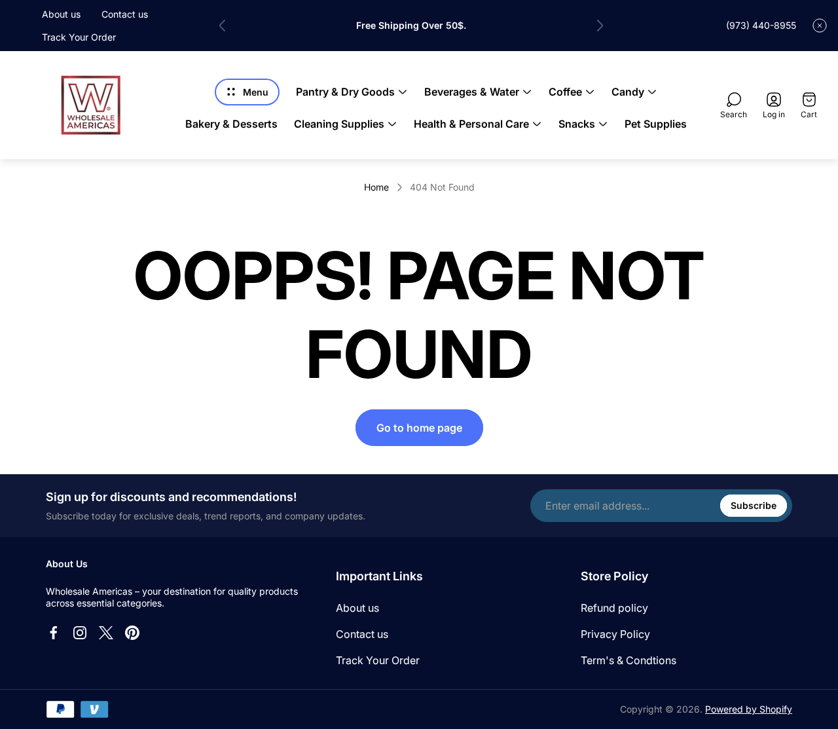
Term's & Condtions (628, 660)
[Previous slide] (222, 25)
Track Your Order (79, 37)
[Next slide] (600, 25)
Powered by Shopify (748, 709)
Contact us (124, 14)
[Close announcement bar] (820, 25)
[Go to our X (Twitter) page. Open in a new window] (106, 633)
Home (376, 187)
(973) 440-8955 (761, 25)
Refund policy (614, 607)
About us (61, 14)
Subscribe (753, 505)
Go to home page (419, 427)
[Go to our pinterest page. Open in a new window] (132, 633)
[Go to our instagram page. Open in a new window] (80, 633)
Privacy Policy (615, 634)
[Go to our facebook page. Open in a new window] (54, 633)
